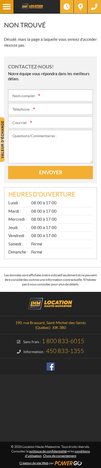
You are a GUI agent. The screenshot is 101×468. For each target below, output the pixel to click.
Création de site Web (33, 463)
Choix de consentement (59, 456)
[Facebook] (51, 366)
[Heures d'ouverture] (67, 6)
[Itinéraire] (80, 6)
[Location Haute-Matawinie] (36, 6)
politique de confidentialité (48, 451)
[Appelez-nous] (94, 6)
